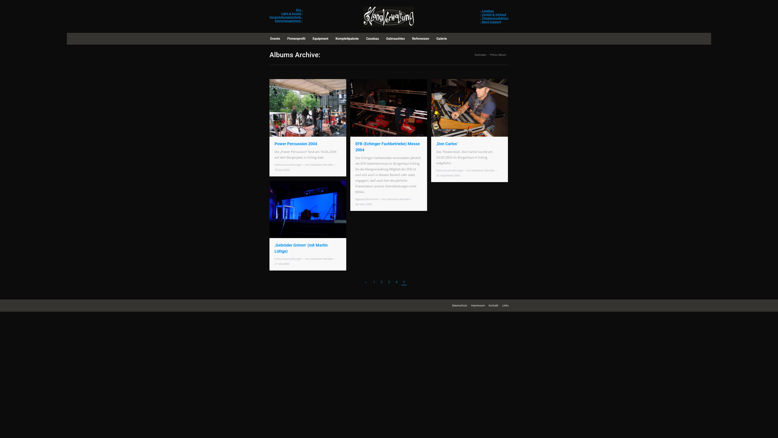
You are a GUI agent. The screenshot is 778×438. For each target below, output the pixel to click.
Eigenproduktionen (367, 199)
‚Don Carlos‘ (447, 143)
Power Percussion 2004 (296, 143)
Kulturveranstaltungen (288, 164)
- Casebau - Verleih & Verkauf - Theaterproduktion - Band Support (494, 16)
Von (319, 164)
